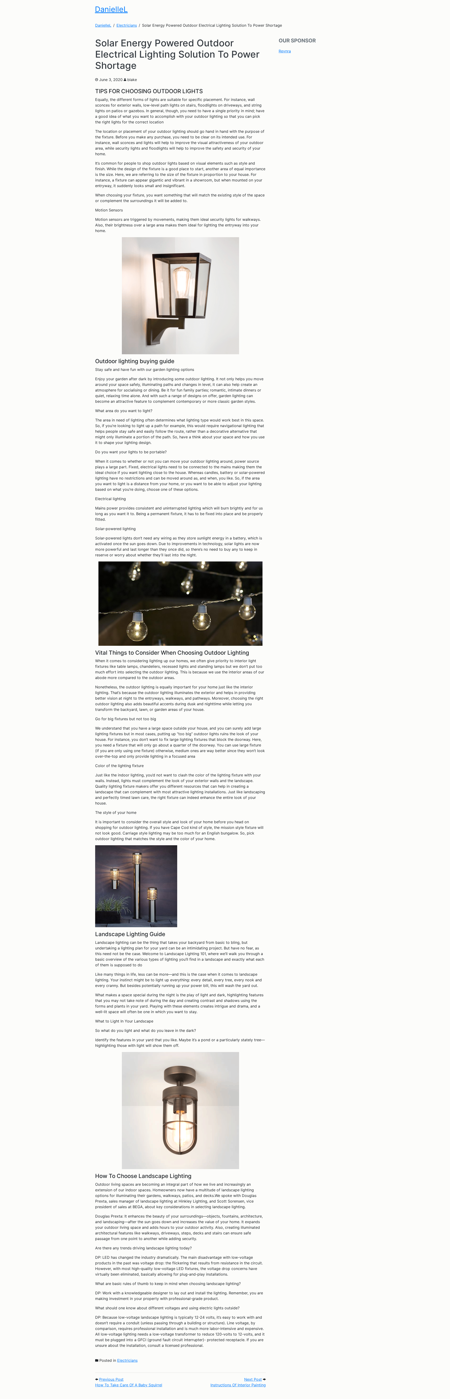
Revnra (285, 51)
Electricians (127, 1360)
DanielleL (111, 9)
